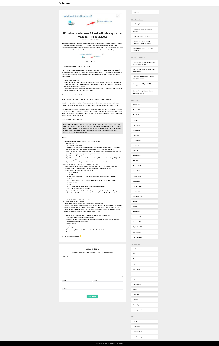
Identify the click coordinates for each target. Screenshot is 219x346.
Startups (135, 299)
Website (65, 288)
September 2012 (138, 227)
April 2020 (136, 120)
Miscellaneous (137, 284)
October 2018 (137, 140)
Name (64, 280)
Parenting (136, 294)
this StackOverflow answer (92, 141)
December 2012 (137, 216)
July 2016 (136, 161)
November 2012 (137, 222)
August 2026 (137, 104)
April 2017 (136, 150)
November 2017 (137, 145)
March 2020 (136, 125)
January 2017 (137, 155)
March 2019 (136, 135)
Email (95, 280)
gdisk (80, 145)
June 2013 (136, 201)
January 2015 (137, 176)
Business (135, 249)
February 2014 (137, 186)
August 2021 (137, 110)
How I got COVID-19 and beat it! (142, 36)
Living (135, 279)
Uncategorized (137, 310)
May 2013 (136, 206)
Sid (101, 39)
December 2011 (137, 232)
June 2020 (136, 115)
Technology (136, 305)
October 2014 (137, 181)
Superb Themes (118, 343)
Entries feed (136, 326)
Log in (135, 321)
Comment (66, 256)
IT (133, 274)
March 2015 (136, 171)
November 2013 (137, 191)
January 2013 (137, 211)
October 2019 (137, 130)
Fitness (135, 254)
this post (109, 74)
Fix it (134, 259)
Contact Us (155, 3)
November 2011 (137, 237)
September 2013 (138, 196)
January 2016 (137, 166)
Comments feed (137, 331)
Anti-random (64, 3)
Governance (136, 269)
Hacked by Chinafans (139, 24)
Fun (134, 264)
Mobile (135, 289)
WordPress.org (137, 337)
